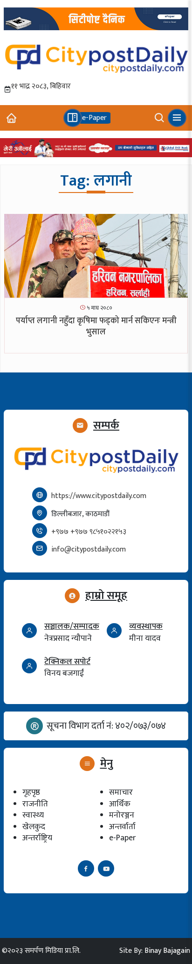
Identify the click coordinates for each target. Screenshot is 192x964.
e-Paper (122, 837)
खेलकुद (33, 826)
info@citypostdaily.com (88, 549)
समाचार (121, 792)
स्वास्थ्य (33, 815)
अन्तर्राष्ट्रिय (37, 837)
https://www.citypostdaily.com (98, 496)
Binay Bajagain (167, 950)
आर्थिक (119, 804)
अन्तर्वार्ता (122, 826)
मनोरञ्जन (121, 815)
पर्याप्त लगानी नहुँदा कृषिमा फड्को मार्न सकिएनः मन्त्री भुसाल (96, 326)
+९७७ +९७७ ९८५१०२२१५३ (88, 531)
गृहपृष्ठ (31, 792)
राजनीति (35, 804)
